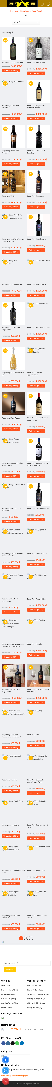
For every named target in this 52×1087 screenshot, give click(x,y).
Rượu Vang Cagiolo (34, 644)
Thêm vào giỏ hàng (11, 71)
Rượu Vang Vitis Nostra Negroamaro (10, 600)
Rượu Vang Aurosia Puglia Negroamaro (11, 328)
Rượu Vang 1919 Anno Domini (13, 62)
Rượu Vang (24, 11)
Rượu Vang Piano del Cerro (37, 599)
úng (14, 990)
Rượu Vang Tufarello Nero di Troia (37, 826)
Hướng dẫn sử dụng (34, 1008)
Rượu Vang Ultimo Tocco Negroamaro (11, 690)
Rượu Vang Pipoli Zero (10, 825)
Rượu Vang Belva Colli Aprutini (38, 327)
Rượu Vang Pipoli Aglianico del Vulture (13, 871)
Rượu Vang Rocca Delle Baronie (10, 106)
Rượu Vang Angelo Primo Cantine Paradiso (36, 106)
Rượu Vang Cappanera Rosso (38, 508)
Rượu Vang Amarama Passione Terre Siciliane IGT (12, 736)
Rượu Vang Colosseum (35, 196)
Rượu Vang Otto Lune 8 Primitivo (36, 152)
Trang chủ (14, 11)
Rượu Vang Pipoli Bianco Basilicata (11, 917)
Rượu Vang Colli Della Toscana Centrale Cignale (13, 240)
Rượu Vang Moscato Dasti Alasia (37, 917)
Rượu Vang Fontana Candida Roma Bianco (12, 464)
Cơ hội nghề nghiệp (8, 994)
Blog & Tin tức (6, 1008)
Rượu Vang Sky (32, 735)
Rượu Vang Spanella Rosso (37, 554)
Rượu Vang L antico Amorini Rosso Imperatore (12, 555)
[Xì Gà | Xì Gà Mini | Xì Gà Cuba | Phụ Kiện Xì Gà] (22, 3)
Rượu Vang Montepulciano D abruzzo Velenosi (37, 464)
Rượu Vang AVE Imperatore (12, 284)
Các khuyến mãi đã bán (9, 1003)
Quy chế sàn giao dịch (9, 999)
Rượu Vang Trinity (8, 196)
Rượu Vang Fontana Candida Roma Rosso (37, 419)
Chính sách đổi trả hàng (36, 1003)
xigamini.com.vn (32, 1084)
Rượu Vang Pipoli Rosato (36, 870)
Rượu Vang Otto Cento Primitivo (10, 152)
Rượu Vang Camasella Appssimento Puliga (35, 781)
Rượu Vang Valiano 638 (36, 62)
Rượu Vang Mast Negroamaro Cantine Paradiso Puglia (13, 645)
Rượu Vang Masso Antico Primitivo (11, 509)
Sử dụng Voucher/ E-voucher (38, 994)
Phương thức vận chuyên (36, 999)
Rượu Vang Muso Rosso (11, 418)
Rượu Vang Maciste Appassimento (34, 374)
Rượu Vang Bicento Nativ (36, 284)
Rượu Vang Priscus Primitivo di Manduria (38, 690)
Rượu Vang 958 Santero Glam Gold (13, 374)
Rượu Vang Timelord (9, 780)
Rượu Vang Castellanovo (36, 239)
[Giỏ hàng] (48, 4)
